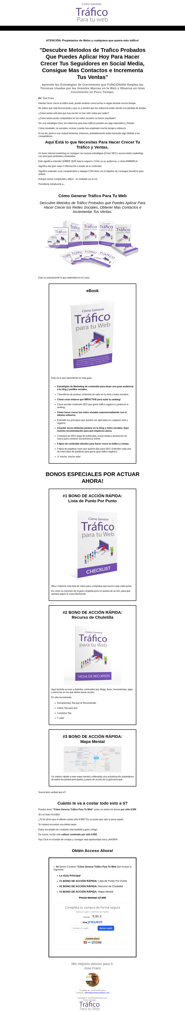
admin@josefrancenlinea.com (97, 993)
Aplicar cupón (106, 928)
